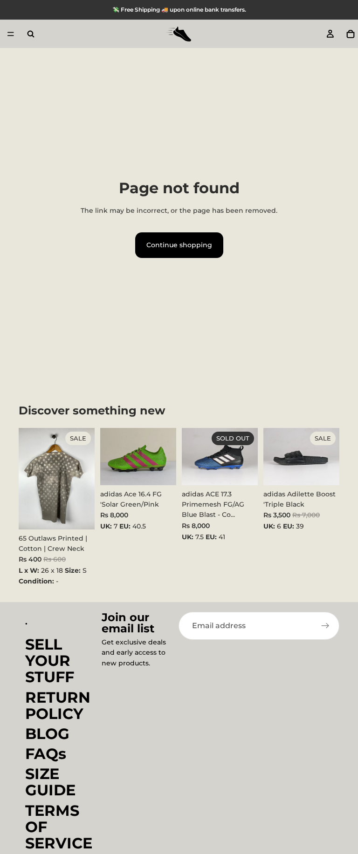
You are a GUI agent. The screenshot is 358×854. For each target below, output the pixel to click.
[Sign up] (325, 626)
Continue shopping (179, 245)
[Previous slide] (110, 457)
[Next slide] (166, 457)
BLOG (47, 734)
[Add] (80, 515)
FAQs (45, 754)
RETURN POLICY (57, 705)
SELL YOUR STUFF (49, 660)
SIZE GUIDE (50, 782)
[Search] (31, 34)
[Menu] (10, 34)
